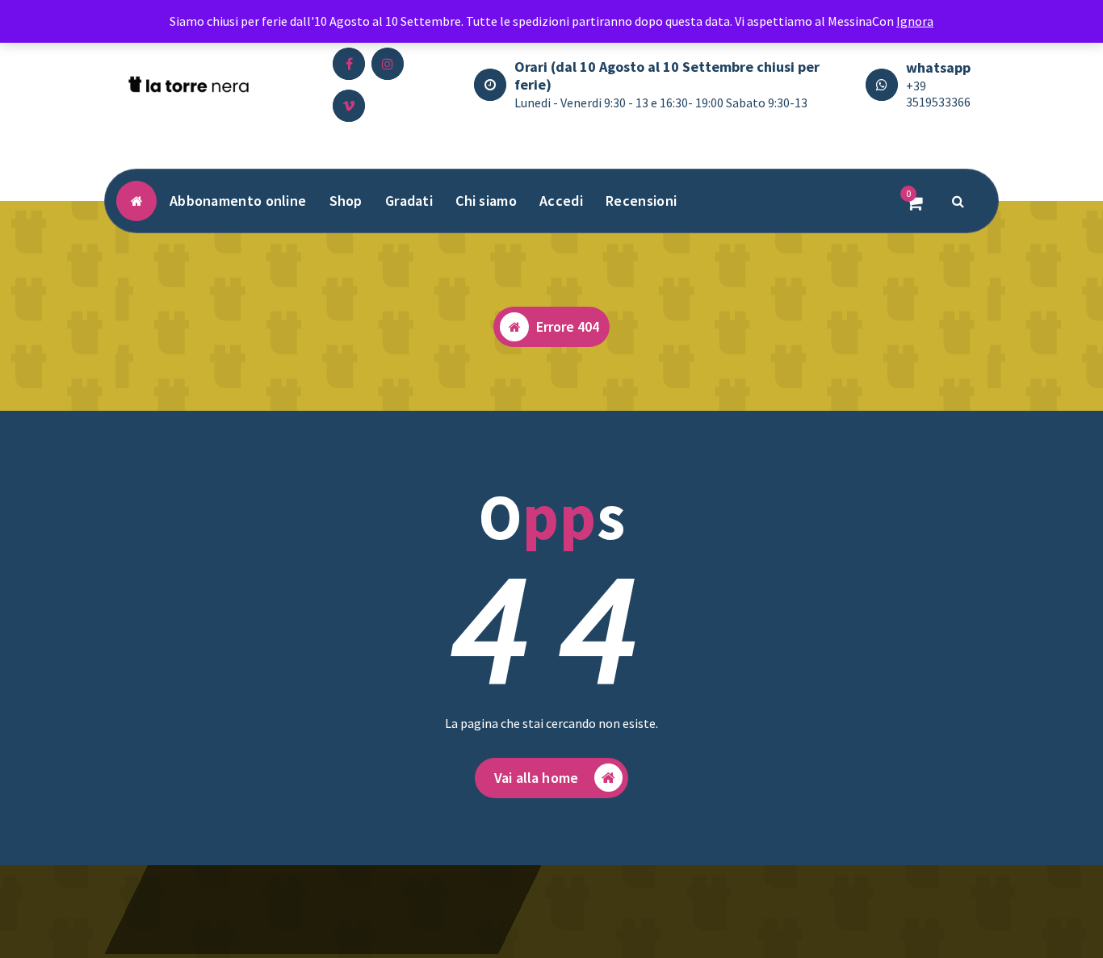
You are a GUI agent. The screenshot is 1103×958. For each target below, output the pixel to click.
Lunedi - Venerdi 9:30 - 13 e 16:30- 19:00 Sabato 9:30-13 (660, 102)
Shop (346, 200)
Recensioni (641, 200)
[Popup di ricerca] (958, 201)
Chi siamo (486, 200)
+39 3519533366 (938, 93)
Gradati (409, 200)
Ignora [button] (914, 21)
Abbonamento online (238, 200)
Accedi (561, 200)
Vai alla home (536, 777)
